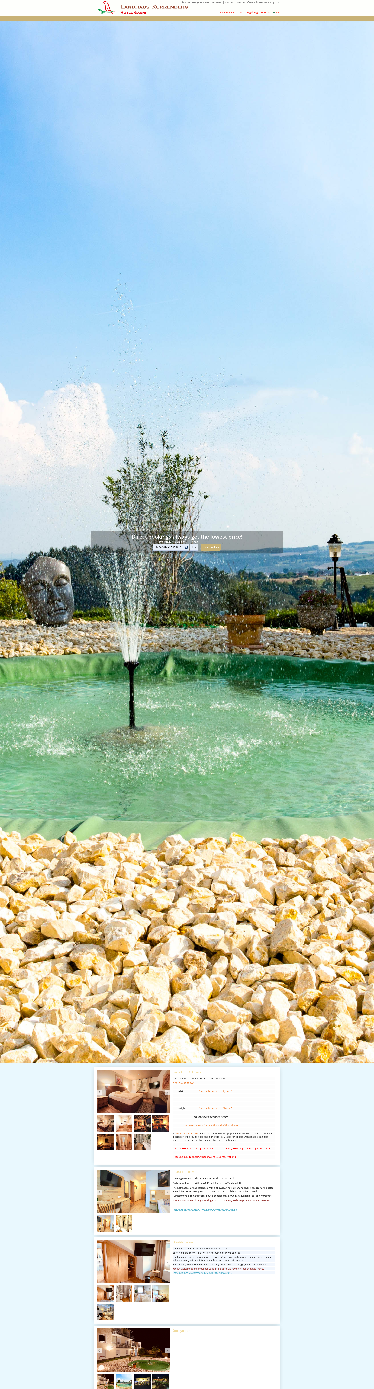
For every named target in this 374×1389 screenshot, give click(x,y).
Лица (195, 541)
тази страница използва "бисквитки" (203, 2)
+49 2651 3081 (233, 2)
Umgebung (251, 12)
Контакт (265, 12)
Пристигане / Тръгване (171, 541)
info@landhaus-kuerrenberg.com (262, 2)
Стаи (240, 12)
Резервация (227, 12)
